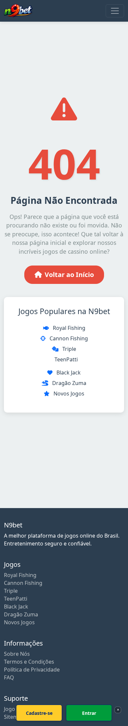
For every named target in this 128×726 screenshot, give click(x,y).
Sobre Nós (17, 653)
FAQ (9, 677)
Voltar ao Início (69, 274)
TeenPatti (66, 359)
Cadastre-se (39, 713)
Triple (69, 348)
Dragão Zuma (69, 383)
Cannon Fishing (69, 338)
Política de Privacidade (32, 669)
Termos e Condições (29, 661)
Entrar (89, 713)
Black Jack (68, 372)
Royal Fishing (69, 327)
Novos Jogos (68, 393)
